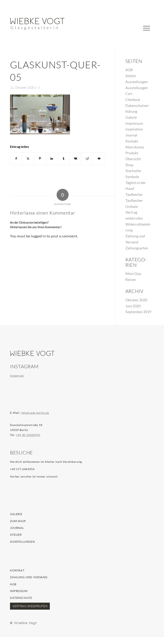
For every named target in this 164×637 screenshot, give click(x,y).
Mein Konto (134, 147)
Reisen (130, 279)
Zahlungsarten (136, 248)
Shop (129, 165)
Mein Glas (133, 273)
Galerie (131, 117)
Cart (128, 93)
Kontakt (131, 141)
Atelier (130, 76)
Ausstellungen (136, 82)
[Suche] (134, 35)
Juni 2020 (133, 306)
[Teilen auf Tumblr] (63, 158)
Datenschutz (21, 597)
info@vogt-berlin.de (35, 412)
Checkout (132, 99)
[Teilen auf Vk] (75, 158)
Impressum (134, 123)
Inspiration (134, 129)
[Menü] (146, 35)
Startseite (133, 170)
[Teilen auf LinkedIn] (52, 158)
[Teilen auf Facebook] (16, 158)
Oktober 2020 (136, 300)
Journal (131, 135)
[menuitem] (134, 30)
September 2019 (138, 312)
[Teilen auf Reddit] (87, 158)
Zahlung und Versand (29, 577)
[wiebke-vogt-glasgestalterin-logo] (37, 24)
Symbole (132, 176)
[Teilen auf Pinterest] (40, 158)
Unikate (131, 206)
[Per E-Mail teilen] (99, 158)
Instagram (17, 375)
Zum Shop (18, 521)
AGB (129, 70)
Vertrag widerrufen (29, 606)
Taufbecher (134, 194)
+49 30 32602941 (28, 435)
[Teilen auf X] (28, 158)
